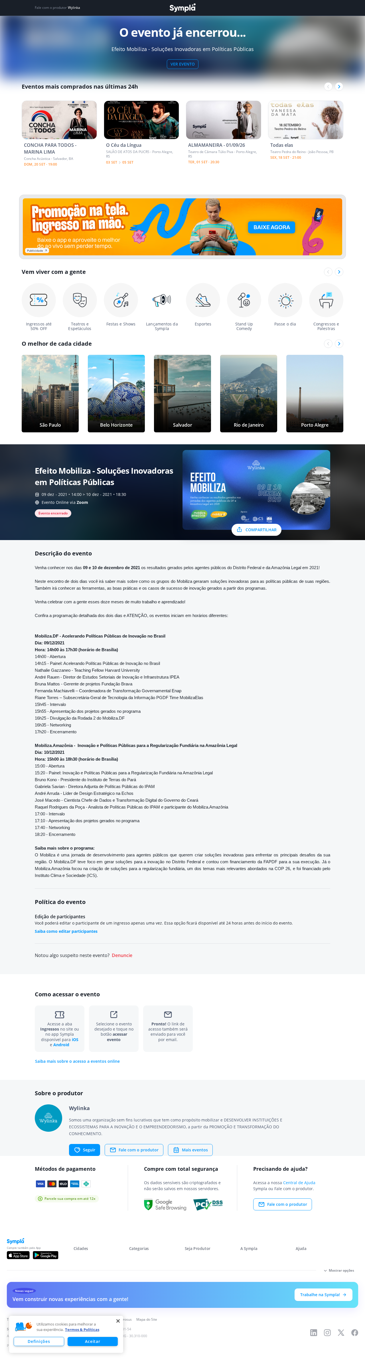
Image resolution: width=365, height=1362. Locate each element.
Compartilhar (261, 529)
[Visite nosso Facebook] (354, 1332)
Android (61, 1044)
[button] (24, 1327)
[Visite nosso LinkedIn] (313, 1332)
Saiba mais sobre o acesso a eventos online (77, 1061)
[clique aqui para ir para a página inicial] (182, 7)
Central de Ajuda (299, 1182)
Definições (39, 1341)
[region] (66, 1334)
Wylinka (74, 8)
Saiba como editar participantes (66, 931)
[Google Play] (45, 1255)
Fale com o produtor (139, 1150)
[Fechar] (118, 1321)
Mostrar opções (341, 1270)
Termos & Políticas (82, 1329)
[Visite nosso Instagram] (327, 1332)
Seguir (89, 1150)
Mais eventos (195, 1150)
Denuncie (122, 955)
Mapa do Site (146, 1319)
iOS (75, 1039)
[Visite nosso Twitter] (341, 1332)
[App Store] (18, 1255)
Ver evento (183, 64)
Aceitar (92, 1341)
